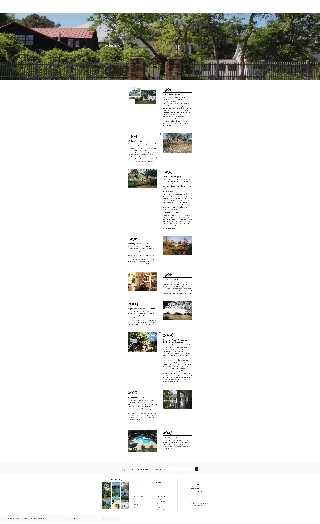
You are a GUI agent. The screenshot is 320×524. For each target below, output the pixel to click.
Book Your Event (160, 493)
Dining (135, 489)
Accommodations (138, 485)
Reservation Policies (138, 493)
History (135, 507)
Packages (136, 487)
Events (135, 501)
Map (135, 491)
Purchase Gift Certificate (199, 500)
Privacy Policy (32, 518)
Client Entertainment (161, 491)
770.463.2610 (199, 491)
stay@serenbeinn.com (199, 494)
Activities (136, 499)
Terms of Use (41, 518)
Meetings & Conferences (161, 487)
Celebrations (159, 489)
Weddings (158, 485)
